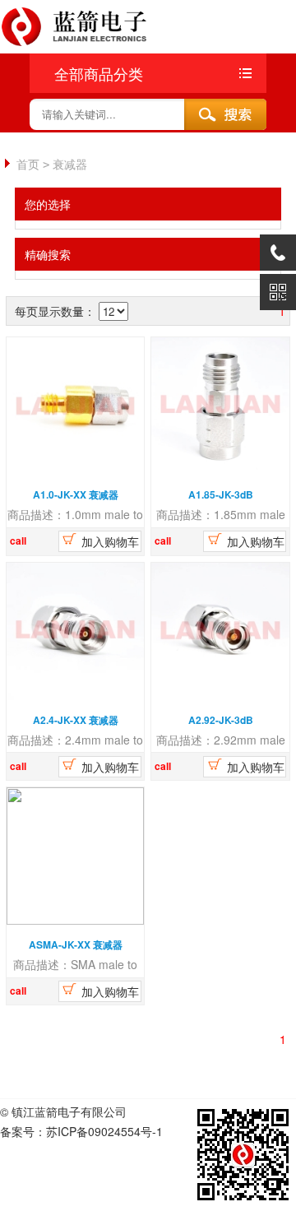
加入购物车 (108, 541)
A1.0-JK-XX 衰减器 (75, 494)
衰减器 (70, 163)
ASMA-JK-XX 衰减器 (76, 944)
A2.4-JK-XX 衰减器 (75, 719)
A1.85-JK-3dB (220, 494)
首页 (27, 163)
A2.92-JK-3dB (220, 719)
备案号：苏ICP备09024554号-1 (81, 1131)
